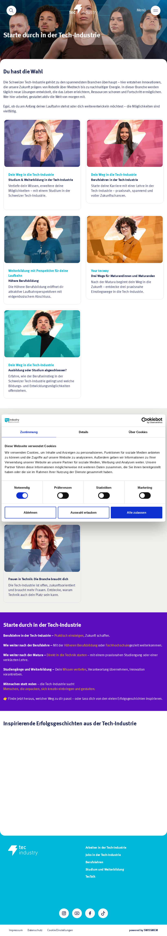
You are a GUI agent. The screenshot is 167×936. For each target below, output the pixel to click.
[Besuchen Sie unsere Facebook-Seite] (90, 913)
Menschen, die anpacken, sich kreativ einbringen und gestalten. (49, 689)
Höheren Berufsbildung (81, 645)
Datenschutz (34, 930)
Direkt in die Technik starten (67, 655)
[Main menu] (155, 10)
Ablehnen (30, 512)
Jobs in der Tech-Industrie (103, 855)
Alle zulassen (136, 512)
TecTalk (90, 876)
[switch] (63, 495)
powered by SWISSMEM (143, 930)
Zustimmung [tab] (28, 432)
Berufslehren (94, 862)
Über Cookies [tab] (138, 432)
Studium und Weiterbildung (105, 869)
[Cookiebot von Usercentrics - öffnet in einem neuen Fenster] (144, 421)
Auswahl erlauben (83, 512)
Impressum (16, 930)
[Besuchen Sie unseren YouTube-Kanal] (77, 913)
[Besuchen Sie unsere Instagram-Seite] (64, 913)
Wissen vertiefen (74, 669)
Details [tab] (83, 432)
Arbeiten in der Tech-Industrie (106, 847)
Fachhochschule (117, 645)
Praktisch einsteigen (69, 636)
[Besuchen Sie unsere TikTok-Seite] (103, 913)
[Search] (11, 10)
